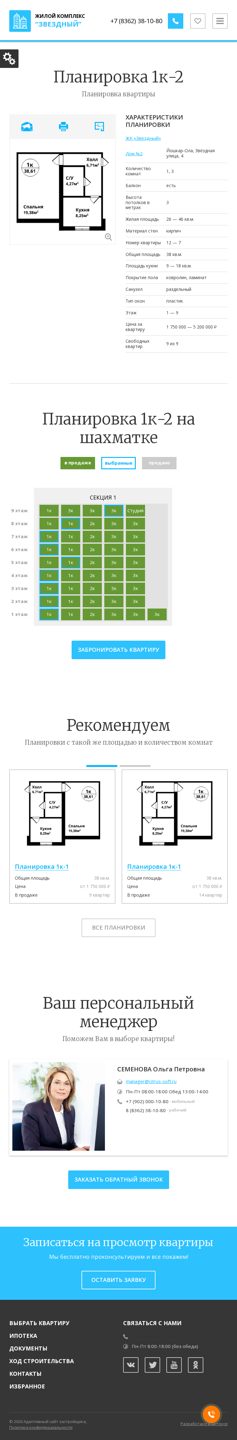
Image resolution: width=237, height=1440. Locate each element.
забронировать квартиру (118, 649)
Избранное (27, 1386)
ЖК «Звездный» (143, 138)
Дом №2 (134, 154)
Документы (28, 1348)
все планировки (118, 927)
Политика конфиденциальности (41, 1427)
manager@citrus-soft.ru (151, 1081)
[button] (101, 766)
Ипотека (23, 1335)
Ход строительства (41, 1361)
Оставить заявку (118, 1279)
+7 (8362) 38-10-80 (136, 21)
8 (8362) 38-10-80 (146, 1110)
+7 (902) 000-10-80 (147, 1101)
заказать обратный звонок (118, 1179)
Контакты (25, 1373)
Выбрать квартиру (39, 1323)
